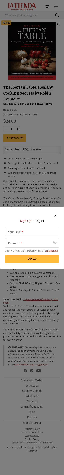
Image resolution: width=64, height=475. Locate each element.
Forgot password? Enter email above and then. (31, 251)
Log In (39, 221)
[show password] (55, 242)
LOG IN (32, 259)
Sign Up (25, 221)
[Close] (55, 215)
